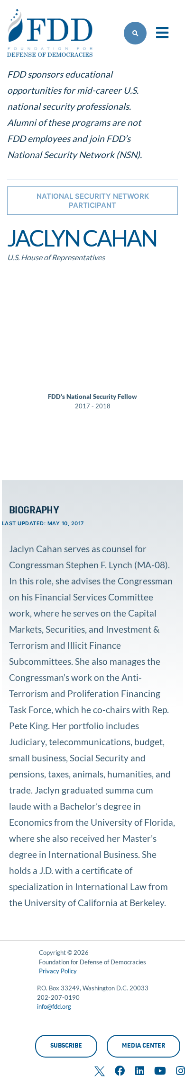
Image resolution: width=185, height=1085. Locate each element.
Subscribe (66, 1046)
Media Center (143, 1046)
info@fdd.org (54, 1006)
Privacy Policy (58, 971)
